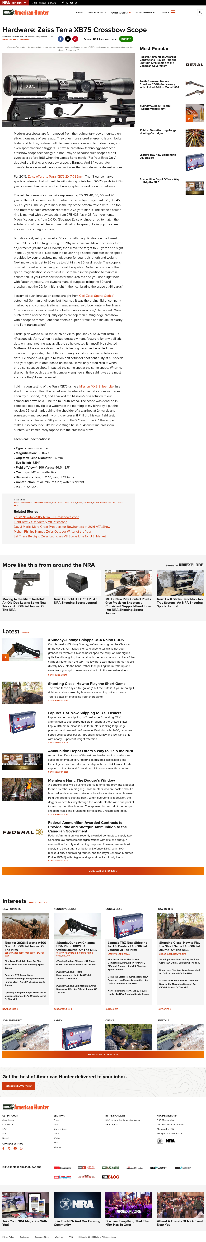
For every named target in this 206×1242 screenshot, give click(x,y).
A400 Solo (30, 952)
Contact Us (7, 1124)
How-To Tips (165, 909)
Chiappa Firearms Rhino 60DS (71, 952)
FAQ (4, 1129)
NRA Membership (165, 1120)
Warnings (59, 1237)
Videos (57, 1147)
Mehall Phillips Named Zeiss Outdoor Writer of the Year (52, 531)
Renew (42, 2)
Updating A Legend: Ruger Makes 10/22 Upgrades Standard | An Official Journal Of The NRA (25, 996)
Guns (56, 1133)
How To (177, 954)
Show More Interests (120, 1054)
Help (4, 1133)
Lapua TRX (113, 954)
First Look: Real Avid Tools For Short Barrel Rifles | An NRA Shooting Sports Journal (25, 965)
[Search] (200, 12)
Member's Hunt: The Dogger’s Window (81, 780)
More (24, 632)
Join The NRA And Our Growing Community (77, 1223)
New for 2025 (9, 1009)
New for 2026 (97, 12)
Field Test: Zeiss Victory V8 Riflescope (40, 521)
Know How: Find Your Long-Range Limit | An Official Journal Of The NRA (180, 971)
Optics (109, 1020)
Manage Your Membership (170, 1133)
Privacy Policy (8, 1237)
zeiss (16, 502)
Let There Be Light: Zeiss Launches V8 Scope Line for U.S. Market (60, 536)
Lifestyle (163, 1020)
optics (73, 502)
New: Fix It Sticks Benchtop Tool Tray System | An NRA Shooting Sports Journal (180, 602)
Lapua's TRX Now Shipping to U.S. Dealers (84, 713)
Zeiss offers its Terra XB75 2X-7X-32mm (56, 176)
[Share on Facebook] (60, 37)
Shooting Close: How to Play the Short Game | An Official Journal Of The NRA (179, 946)
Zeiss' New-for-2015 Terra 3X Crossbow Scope (46, 517)
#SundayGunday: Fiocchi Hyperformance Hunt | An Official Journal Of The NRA (73, 975)
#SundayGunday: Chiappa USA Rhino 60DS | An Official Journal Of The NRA (76, 946)
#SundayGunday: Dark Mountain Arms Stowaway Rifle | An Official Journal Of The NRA (76, 989)
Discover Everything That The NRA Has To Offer (127, 1223)
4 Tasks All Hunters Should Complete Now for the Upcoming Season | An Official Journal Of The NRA (178, 984)
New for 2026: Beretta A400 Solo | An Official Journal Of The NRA (25, 946)
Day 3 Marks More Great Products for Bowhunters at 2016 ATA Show (62, 526)
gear (79, 502)
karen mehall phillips (104, 502)
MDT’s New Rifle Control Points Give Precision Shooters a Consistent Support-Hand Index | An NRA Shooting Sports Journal (128, 606)
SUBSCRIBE (19, 1086)
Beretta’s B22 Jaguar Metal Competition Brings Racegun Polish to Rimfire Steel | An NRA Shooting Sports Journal (25, 980)
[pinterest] (75, 37)
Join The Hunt (12, 1020)
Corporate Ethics (42, 1237)
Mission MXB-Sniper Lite (96, 386)
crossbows (26, 502)
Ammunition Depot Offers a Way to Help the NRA (90, 751)
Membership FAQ (165, 1129)
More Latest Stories (116, 871)
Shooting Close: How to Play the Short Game (87, 683)
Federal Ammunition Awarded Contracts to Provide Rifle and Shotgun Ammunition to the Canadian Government (87, 827)
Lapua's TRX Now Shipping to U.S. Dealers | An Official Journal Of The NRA (127, 946)
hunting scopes (60, 502)
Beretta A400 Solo (14, 952)
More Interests (37, 902)
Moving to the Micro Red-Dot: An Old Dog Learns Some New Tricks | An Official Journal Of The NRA (24, 604)
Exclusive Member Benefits (170, 1124)
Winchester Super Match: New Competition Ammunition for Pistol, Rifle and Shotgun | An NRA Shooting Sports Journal (127, 964)
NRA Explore (111, 1124)
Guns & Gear (119, 12)
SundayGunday (146, 12)
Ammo (127, 954)
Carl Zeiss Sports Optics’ (96, 295)
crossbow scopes (42, 502)
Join (35, 2)
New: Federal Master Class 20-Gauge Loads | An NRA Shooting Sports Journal (128, 992)
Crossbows (25, 39)
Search (5, 1138)
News (79, 12)
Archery (13, 39)
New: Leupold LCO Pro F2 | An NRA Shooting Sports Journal (75, 601)
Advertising (8, 1120)
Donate (52, 2)
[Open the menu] (173, 12)
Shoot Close (165, 954)
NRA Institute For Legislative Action (122, 1120)
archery (87, 502)
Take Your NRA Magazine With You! (24, 1223)
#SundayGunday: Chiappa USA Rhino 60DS (86, 640)
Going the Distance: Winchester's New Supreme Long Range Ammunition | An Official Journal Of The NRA (128, 980)
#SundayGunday (65, 909)
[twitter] (67, 37)
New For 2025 (11, 909)
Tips (184, 954)
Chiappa (66, 955)
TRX (121, 954)
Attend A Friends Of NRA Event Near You (180, 1223)
